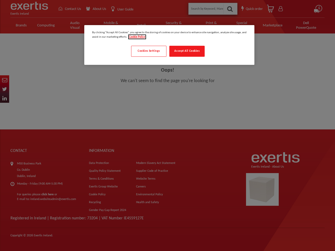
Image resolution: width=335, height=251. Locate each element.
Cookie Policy (137, 36)
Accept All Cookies (186, 51)
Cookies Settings (149, 51)
